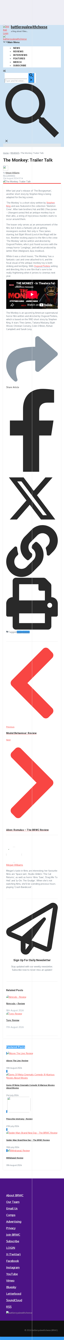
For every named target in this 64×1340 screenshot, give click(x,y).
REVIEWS (18, 51)
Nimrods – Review (15, 1003)
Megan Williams (12, 173)
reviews (26, 632)
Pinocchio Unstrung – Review (19, 1119)
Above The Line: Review (17, 1061)
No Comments (9, 175)
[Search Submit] (31, 78)
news (19, 632)
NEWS (16, 48)
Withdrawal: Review (14, 1158)
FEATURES (19, 58)
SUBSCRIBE (19, 65)
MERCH (17, 62)
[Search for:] (19, 80)
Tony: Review (12, 1020)
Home (6, 153)
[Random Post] (4, 71)
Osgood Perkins (42, 266)
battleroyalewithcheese (29, 27)
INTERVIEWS (20, 55)
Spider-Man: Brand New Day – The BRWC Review (28, 1140)
